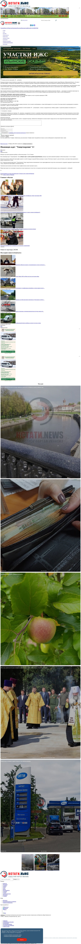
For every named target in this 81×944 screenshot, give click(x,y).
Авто (4, 888)
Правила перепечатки (7, 902)
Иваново (12, 174)
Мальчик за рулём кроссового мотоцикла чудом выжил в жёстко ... (30, 299)
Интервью (5, 884)
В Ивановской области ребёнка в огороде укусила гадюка (28, 323)
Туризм (4, 30)
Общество (10, 28)
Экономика (14, 28)
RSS (5, 913)
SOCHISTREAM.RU (7, 924)
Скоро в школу (5, 44)
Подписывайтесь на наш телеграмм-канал (10, 173)
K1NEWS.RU (6, 923)
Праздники (4, 33)
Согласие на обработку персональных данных (13, 934)
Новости (6, 28)
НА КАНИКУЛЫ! (34, 28)
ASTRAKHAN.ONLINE (8, 922)
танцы (4, 174)
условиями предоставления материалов (17, 132)
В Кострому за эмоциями (7, 41)
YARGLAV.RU (6, 926)
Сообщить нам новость (27, 143)
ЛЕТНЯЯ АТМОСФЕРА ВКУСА (8, 42)
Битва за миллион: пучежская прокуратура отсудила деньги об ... (30, 311)
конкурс (8, 174)
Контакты (5, 900)
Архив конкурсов (7, 893)
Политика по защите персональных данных (12, 936)
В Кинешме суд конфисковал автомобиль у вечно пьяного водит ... (30, 288)
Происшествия (24, 28)
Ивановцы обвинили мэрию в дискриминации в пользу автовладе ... (30, 264)
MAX (5, 909)
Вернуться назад (4, 143)
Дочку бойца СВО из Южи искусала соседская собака (27, 276)
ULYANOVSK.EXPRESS (8, 925)
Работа (4, 886)
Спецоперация (5, 39)
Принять (22, 939)
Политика (19, 28)
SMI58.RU (5, 920)
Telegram (6, 908)
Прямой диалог (5, 36)
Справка (5, 885)
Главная (2, 28)
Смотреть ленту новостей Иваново (26, 173)
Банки (4, 889)
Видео (29, 28)
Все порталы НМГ (4, 918)
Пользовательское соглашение (9, 901)
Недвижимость (6, 890)
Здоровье (5, 891)
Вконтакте (6, 907)
